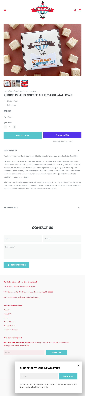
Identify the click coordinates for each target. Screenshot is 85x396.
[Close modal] (78, 365)
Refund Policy (9, 322)
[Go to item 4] (24, 83)
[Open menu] (5, 10)
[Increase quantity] (14, 126)
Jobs (6, 318)
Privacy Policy (9, 326)
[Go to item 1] (7, 83)
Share (10, 117)
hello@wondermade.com (28, 297)
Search (7, 310)
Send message (18, 265)
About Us (8, 314)
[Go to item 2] (13, 83)
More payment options (62, 141)
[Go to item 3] (18, 83)
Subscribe (68, 376)
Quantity (8, 123)
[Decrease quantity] (5, 126)
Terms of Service (11, 330)
